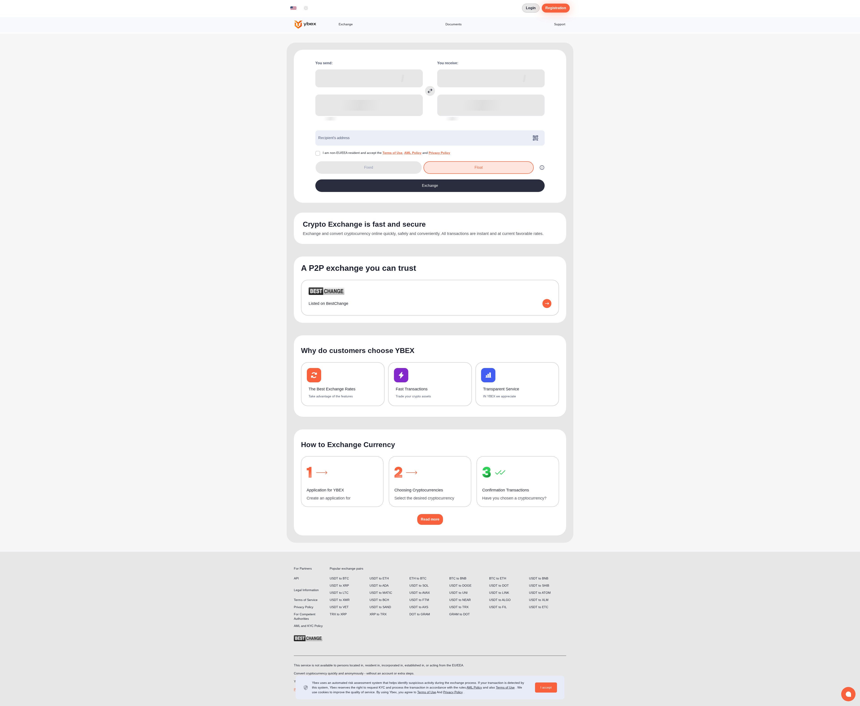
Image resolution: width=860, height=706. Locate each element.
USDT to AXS (418, 607)
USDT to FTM (419, 600)
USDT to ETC (538, 607)
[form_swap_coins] (430, 91)
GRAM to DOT (459, 614)
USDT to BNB (538, 578)
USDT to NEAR (460, 600)
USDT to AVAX (419, 592)
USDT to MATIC (381, 592)
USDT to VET (339, 607)
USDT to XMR (340, 600)
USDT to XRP (339, 585)
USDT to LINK (499, 592)
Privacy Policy (439, 153)
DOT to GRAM (419, 614)
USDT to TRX (459, 607)
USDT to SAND (380, 607)
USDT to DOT (499, 585)
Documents (453, 24)
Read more (430, 519)
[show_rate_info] (542, 167)
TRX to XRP (338, 614)
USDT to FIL (498, 607)
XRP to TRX (378, 614)
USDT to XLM (538, 600)
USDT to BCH (379, 600)
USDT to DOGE (460, 585)
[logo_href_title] (308, 24)
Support (559, 24)
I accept (546, 687)
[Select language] (293, 8)
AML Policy (412, 153)
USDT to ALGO (500, 600)
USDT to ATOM (540, 592)
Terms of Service (306, 600)
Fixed (368, 167)
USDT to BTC (339, 578)
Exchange (346, 24)
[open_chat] (848, 694)
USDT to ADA (379, 585)
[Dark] (306, 8)
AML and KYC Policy (308, 626)
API (296, 578)
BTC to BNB (457, 578)
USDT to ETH (379, 578)
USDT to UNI (458, 592)
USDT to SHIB (539, 585)
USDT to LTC (339, 592)
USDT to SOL (419, 585)
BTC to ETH (497, 578)
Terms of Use (392, 153)
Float (479, 167)
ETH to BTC (417, 578)
